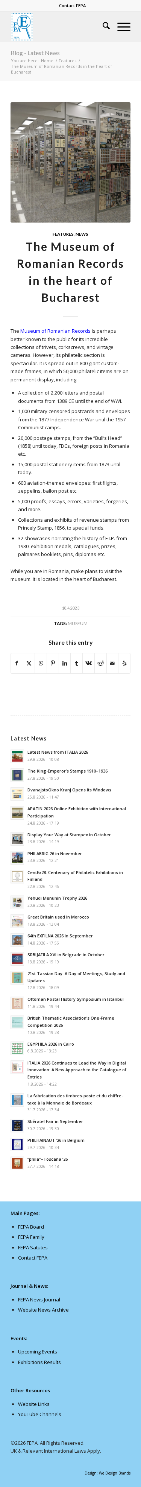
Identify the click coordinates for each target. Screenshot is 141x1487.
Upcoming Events (37, 1351)
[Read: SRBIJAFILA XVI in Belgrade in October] (17, 959)
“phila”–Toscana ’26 (47, 1159)
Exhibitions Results (39, 1362)
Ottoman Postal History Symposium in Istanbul (75, 999)
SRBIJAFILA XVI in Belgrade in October (66, 954)
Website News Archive (43, 1309)
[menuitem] (72, 6)
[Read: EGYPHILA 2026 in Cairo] (17, 1048)
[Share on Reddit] (100, 663)
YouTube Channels (39, 1414)
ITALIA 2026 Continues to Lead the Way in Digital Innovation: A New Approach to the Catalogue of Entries (76, 1070)
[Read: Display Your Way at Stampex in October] (17, 839)
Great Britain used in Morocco (58, 917)
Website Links (34, 1404)
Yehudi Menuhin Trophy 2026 (57, 898)
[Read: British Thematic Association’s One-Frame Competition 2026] (17, 1022)
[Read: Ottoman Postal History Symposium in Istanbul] (17, 1003)
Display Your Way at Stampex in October (69, 834)
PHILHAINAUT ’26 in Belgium (56, 1140)
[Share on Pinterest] (53, 663)
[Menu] (120, 27)
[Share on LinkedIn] (65, 663)
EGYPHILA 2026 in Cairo (50, 1044)
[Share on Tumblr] (76, 663)
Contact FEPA (72, 5)
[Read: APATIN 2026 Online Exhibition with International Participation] (17, 813)
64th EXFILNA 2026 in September (60, 936)
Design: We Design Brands (107, 1473)
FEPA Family (31, 1237)
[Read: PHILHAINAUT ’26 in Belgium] (17, 1144)
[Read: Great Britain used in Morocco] (17, 921)
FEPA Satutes (33, 1247)
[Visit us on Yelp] (124, 663)
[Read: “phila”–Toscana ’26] (17, 1163)
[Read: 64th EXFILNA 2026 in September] (17, 940)
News (82, 234)
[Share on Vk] (88, 663)
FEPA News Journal (39, 1299)
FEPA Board (31, 1226)
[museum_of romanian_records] (70, 162)
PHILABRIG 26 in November (54, 853)
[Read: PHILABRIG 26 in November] (17, 858)
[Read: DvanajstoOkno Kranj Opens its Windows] (17, 794)
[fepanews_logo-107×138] (58, 27)
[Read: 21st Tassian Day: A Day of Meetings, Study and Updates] (17, 978)
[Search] (102, 27)
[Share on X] (29, 663)
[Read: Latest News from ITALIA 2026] (17, 756)
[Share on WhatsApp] (41, 663)
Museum (78, 623)
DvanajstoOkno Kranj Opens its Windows (69, 790)
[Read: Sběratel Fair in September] (17, 1125)
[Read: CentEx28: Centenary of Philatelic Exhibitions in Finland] (17, 876)
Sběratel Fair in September (55, 1121)
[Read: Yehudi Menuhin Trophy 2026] (17, 902)
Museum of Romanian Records (55, 330)
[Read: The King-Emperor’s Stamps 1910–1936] (17, 775)
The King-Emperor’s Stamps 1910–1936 (67, 771)
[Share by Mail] (112, 663)
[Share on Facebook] (17, 663)
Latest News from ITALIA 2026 (57, 752)
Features (63, 234)
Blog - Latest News (35, 52)
